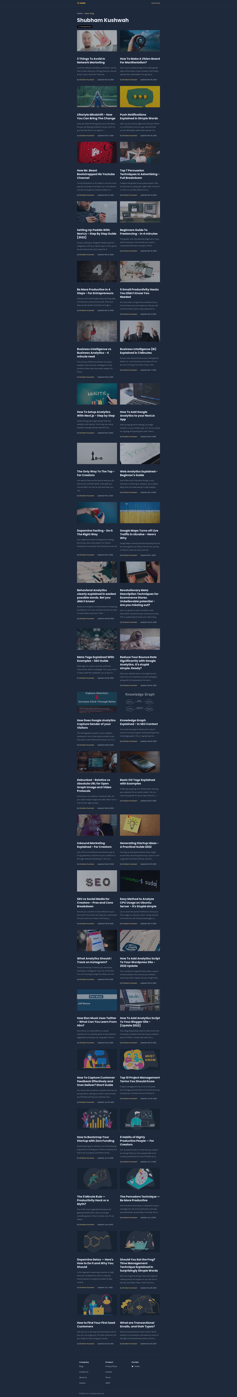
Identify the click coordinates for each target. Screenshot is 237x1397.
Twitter (137, 1366)
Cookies (108, 1372)
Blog (81, 1366)
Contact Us (83, 1372)
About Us (83, 1377)
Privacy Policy (111, 1366)
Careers (82, 1383)
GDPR (107, 1383)
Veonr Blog (89, 13)
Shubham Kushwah (86, 80)
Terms (108, 1377)
